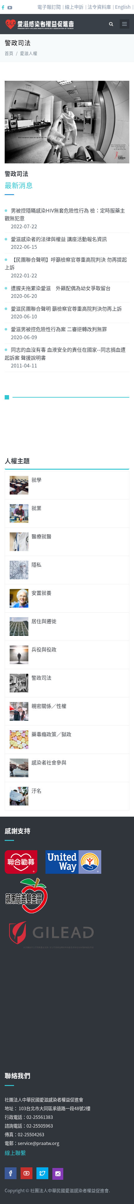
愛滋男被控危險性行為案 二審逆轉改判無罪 (59, 329)
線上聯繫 (15, 1152)
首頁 (9, 53)
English (123, 6)
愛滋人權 (28, 53)
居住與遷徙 (43, 621)
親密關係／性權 (48, 705)
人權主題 (17, 460)
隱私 (36, 564)
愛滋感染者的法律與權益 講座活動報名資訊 (59, 239)
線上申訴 (74, 6)
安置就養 (41, 592)
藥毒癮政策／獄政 (51, 734)
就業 (36, 508)
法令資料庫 (99, 6)
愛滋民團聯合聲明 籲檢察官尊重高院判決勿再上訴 (66, 308)
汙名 (36, 790)
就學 (36, 479)
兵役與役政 (43, 649)
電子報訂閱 (49, 6)
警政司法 (41, 677)
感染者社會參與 (48, 762)
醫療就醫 (41, 536)
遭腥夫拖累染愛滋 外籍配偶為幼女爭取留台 (61, 288)
